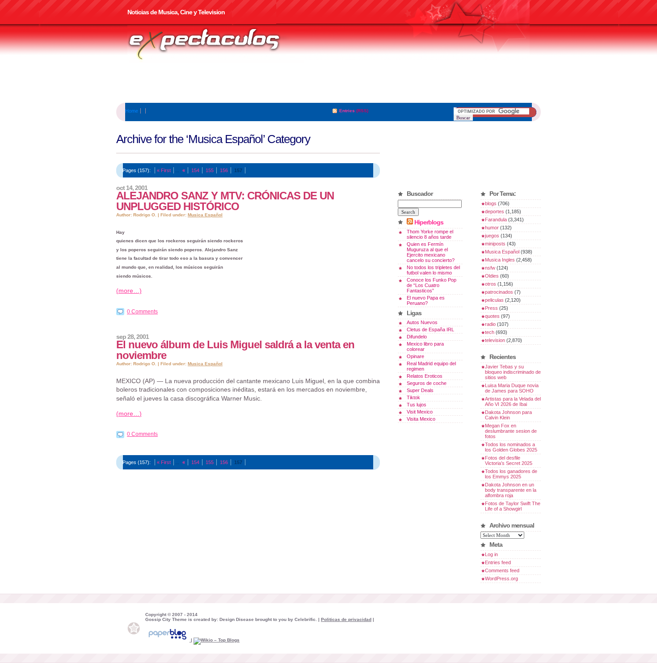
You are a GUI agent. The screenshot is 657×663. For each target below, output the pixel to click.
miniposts (495, 243)
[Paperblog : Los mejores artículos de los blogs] (168, 640)
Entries (347, 110)
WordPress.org (501, 578)
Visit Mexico (420, 411)
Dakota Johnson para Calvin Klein (508, 415)
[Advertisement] (328, 83)
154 (195, 170)
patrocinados (499, 292)
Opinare (415, 356)
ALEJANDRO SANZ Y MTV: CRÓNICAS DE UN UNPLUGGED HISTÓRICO (225, 201)
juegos (492, 235)
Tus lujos (416, 404)
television (495, 340)
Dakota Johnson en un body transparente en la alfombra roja (510, 490)
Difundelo (417, 336)
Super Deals (420, 390)
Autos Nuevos (422, 322)
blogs (491, 203)
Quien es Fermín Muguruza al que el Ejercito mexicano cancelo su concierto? (431, 252)
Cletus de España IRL (430, 329)
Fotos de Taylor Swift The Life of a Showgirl (512, 506)
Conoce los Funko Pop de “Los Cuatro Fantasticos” (431, 285)
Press (491, 308)
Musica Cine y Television (215, 44)
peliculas (494, 300)
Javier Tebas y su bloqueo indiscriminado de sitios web (513, 372)
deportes (494, 211)
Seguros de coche (426, 383)
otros (490, 284)
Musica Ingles (500, 259)
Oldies (492, 276)
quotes (492, 316)
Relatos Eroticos (424, 376)
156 (224, 170)
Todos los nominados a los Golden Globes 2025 (511, 447)
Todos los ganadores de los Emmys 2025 (511, 474)
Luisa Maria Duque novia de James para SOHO (512, 388)
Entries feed (498, 562)
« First (164, 170)
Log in (491, 554)
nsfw (490, 267)
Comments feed (502, 570)
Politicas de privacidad (346, 619)
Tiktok (413, 397)
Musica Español (205, 214)
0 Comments (142, 311)
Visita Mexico (421, 419)
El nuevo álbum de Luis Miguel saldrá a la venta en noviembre (235, 349)
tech (489, 332)
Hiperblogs (428, 222)
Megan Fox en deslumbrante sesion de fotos (511, 431)
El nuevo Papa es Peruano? (426, 300)
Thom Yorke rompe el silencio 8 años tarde (430, 234)
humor (492, 227)
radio (490, 324)
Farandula (496, 219)
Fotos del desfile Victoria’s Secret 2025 (508, 460)
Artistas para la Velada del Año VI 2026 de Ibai (513, 401)
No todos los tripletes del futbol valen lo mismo (433, 270)
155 (210, 170)
